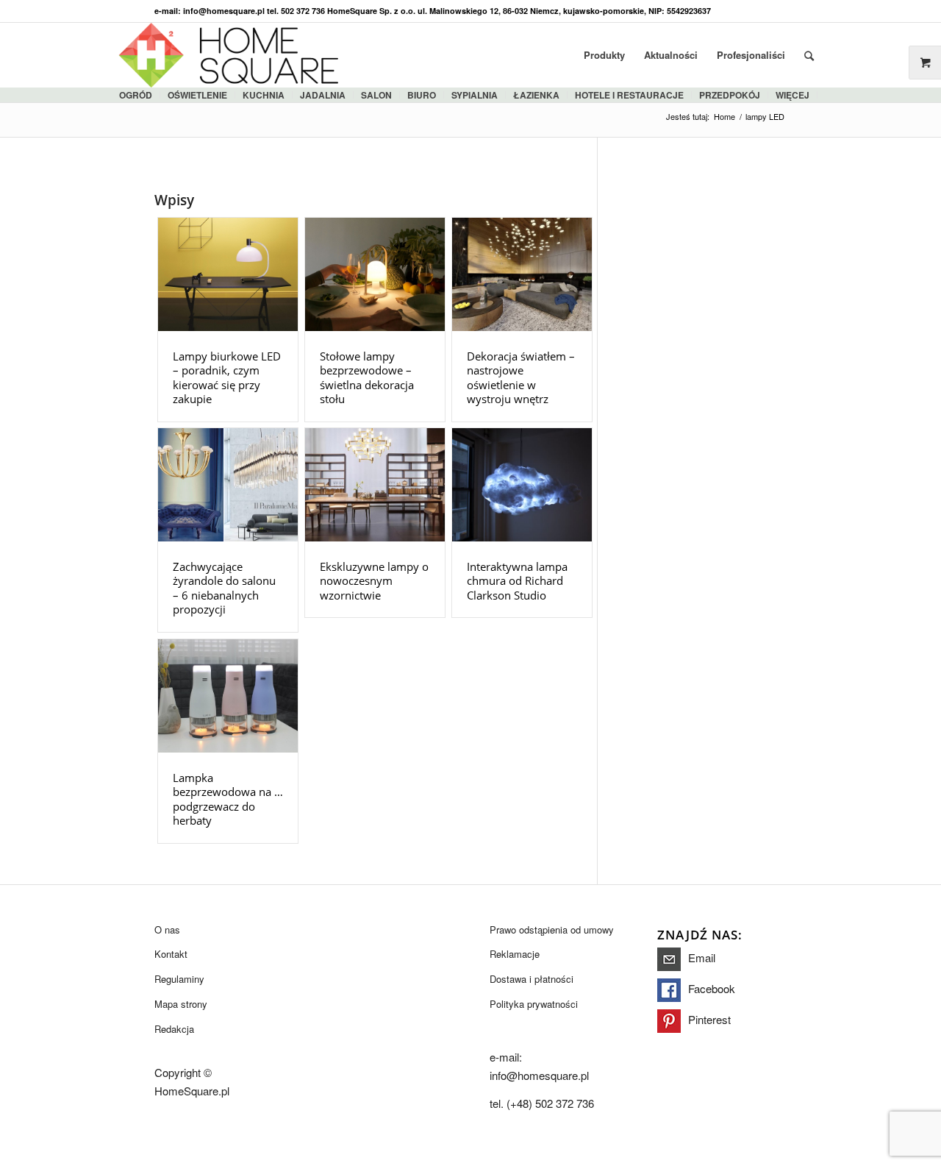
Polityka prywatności (534, 1004)
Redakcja (174, 1029)
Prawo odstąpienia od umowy (552, 929)
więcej (792, 95)
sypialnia (474, 95)
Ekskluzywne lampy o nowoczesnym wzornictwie (374, 580)
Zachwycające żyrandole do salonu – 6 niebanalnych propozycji (224, 588)
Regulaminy (179, 979)
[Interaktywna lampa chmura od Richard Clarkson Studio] (522, 484)
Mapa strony (180, 1004)
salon (376, 95)
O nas (167, 929)
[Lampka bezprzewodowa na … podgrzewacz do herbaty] (228, 696)
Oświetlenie (197, 95)
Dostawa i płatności (531, 979)
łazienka (536, 95)
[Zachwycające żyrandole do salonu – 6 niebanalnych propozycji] (228, 484)
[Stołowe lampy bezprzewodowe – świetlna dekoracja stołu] (375, 274)
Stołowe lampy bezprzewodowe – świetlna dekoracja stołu (367, 378)
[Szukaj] (809, 55)
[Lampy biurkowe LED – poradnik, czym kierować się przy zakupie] (228, 274)
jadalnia (323, 95)
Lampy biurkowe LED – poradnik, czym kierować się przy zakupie (227, 378)
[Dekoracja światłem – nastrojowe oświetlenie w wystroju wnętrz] (522, 274)
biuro (421, 95)
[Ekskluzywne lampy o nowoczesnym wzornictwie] (375, 484)
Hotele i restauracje (629, 95)
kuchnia (264, 95)
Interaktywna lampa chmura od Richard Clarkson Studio (517, 580)
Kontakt (170, 954)
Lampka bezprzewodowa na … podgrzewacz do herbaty (228, 799)
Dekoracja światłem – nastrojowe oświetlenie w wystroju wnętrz (521, 378)
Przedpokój (729, 95)
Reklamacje (515, 954)
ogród (135, 95)
